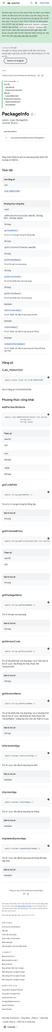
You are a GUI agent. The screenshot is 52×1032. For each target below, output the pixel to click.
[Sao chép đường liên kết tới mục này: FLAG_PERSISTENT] (25, 370)
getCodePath (10, 230)
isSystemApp (10, 327)
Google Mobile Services (11, 1001)
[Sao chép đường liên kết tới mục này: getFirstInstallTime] (24, 531)
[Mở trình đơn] (3, 3)
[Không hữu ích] (42, 75)
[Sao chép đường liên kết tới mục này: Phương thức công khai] (36, 400)
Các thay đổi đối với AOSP (25, 36)
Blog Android (7, 964)
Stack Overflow (8, 1005)
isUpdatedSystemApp (13, 344)
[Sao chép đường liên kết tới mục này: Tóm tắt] (15, 170)
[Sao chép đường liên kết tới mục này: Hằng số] (15, 363)
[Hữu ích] (39, 75)
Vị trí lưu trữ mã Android (11, 927)
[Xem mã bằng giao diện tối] (48, 377)
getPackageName (11, 260)
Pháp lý (35, 1018)
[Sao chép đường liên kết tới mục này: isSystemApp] (18, 792)
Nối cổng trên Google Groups (13, 979)
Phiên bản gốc (7, 942)
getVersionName (11, 293)
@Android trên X (8, 956)
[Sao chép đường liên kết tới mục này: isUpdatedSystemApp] (28, 838)
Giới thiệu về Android (10, 1018)
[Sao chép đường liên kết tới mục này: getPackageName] (24, 595)
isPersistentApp (12, 310)
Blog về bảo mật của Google (12, 968)
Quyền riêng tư (9, 1022)
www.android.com (9, 997)
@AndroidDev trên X (10, 960)
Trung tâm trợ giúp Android (12, 990)
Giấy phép (44, 1018)
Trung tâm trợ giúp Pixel (11, 994)
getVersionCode (11, 276)
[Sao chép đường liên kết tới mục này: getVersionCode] (22, 641)
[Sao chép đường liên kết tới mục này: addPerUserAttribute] (27, 407)
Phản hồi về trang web (26, 1022)
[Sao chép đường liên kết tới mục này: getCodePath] (19, 485)
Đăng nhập (44, 3)
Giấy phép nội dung (25, 906)
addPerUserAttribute (14, 215)
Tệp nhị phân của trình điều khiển (14, 946)
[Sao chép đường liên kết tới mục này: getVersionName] (23, 693)
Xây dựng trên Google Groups (13, 976)
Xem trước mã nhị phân (11, 938)
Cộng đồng (25, 1018)
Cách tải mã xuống (9, 934)
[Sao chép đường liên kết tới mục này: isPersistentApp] (22, 746)
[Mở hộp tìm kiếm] (31, 2)
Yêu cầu (5, 931)
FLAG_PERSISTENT (12, 191)
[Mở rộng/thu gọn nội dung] (17, 81)
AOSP (4, 71)
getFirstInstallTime (14, 247)
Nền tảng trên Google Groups (13, 972)
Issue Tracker (7, 1009)
